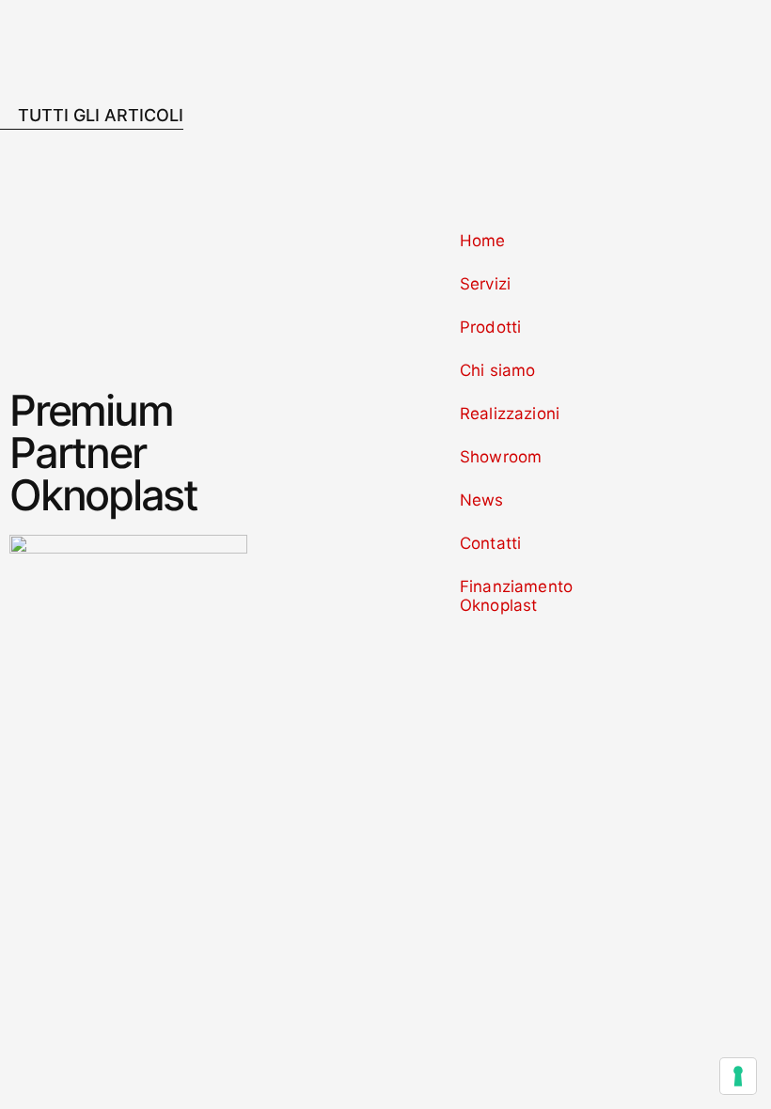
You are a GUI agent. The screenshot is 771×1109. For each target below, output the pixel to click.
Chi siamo (498, 370)
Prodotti (490, 327)
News (482, 500)
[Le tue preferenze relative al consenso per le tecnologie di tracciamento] (738, 1076)
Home (483, 240)
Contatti (490, 543)
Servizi (485, 283)
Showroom (501, 456)
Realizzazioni (509, 413)
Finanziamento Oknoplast (516, 596)
